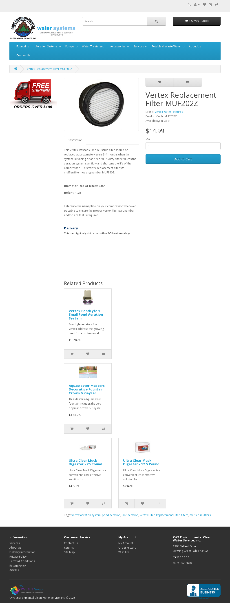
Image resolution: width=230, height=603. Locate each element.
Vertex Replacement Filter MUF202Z (49, 69)
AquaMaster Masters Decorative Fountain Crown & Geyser (87, 389)
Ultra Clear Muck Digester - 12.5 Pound (141, 462)
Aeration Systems (46, 46)
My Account (125, 543)
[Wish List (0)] (204, 4)
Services (138, 46)
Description (75, 140)
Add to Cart (183, 159)
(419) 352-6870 (182, 563)
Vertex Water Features (169, 112)
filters (184, 515)
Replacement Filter (168, 515)
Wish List (123, 552)
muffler (194, 515)
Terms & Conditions (22, 561)
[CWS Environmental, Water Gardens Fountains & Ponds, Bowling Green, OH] (204, 591)
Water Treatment (93, 46)
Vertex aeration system (86, 515)
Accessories (118, 46)
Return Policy (17, 566)
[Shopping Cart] (210, 4)
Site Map (69, 552)
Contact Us (23, 55)
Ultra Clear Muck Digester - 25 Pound (85, 462)
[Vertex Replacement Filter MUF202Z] (101, 104)
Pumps (69, 46)
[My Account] (197, 4)
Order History (127, 548)
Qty (148, 139)
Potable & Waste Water (166, 46)
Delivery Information (22, 552)
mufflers (205, 515)
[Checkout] (216, 4)
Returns (69, 548)
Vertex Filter (147, 515)
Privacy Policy (18, 557)
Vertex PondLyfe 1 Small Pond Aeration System (86, 314)
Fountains (22, 46)
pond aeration (111, 515)
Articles (14, 570)
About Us (195, 46)
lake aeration (130, 515)
